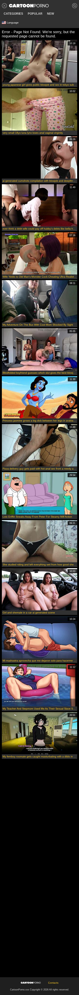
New (50, 13)
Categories (13, 13)
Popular (35, 13)
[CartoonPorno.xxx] (29, 6)
